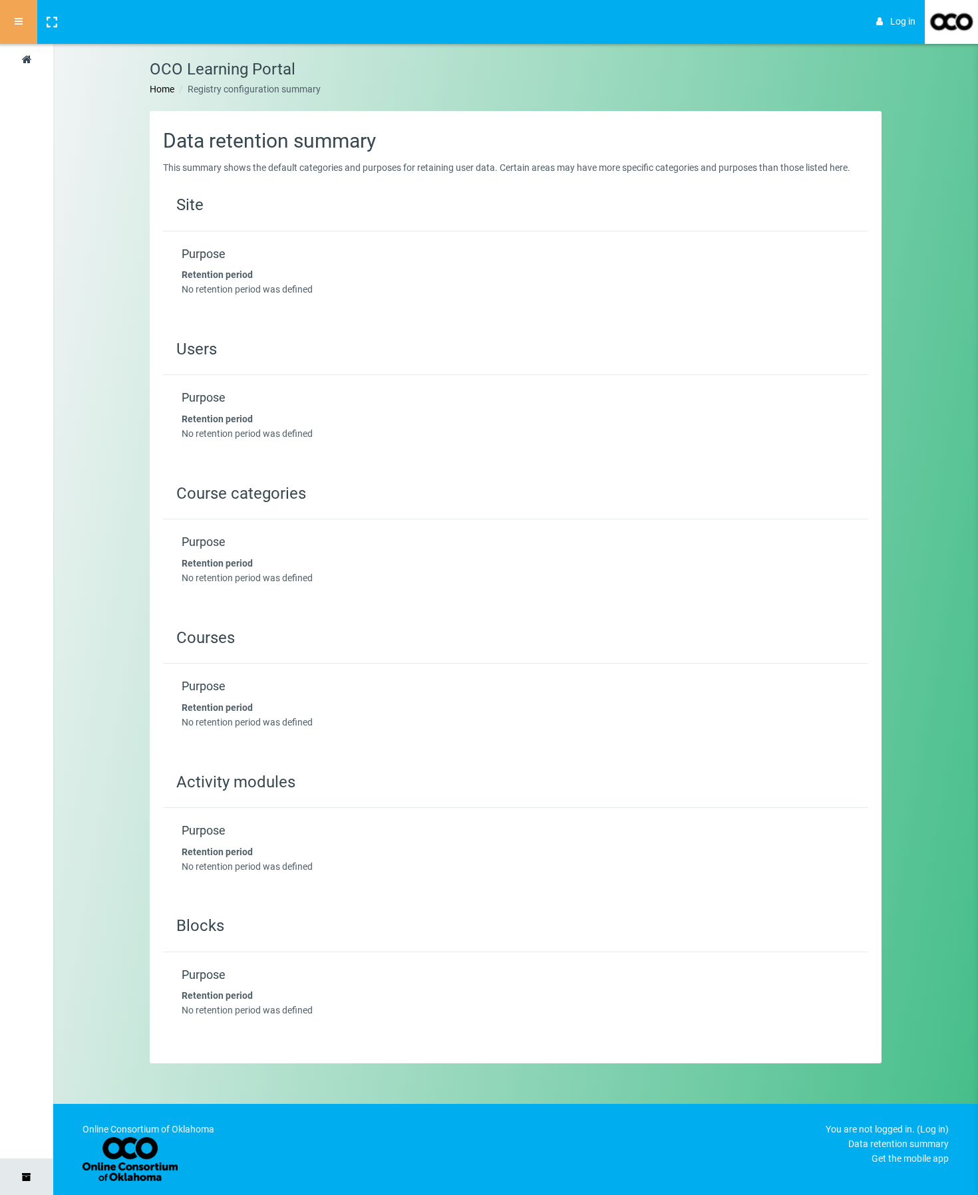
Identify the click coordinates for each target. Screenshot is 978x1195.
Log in (902, 21)
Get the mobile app (910, 1158)
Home (162, 89)
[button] (51, 22)
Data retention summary (898, 1143)
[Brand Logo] (951, 22)
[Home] (26, 62)
